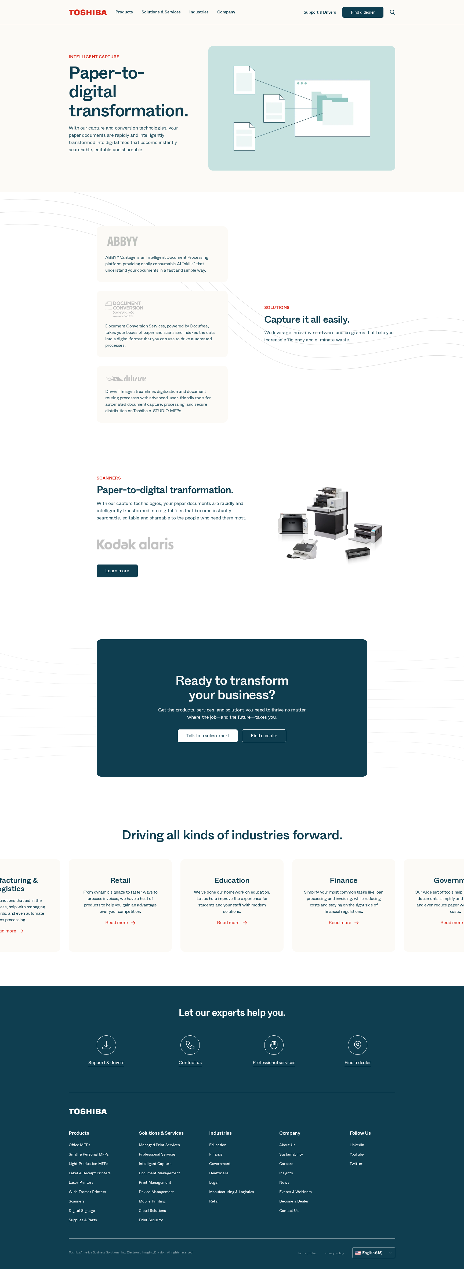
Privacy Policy (334, 1253)
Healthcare (219, 1173)
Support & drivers (106, 1062)
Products (124, 12)
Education (217, 1145)
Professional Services (157, 1154)
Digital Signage (82, 1210)
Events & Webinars (295, 1191)
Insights (286, 1173)
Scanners (77, 1201)
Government (220, 1163)
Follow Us (360, 1133)
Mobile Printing (152, 1201)
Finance (216, 1154)
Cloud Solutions (152, 1210)
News (284, 1182)
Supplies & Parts (83, 1220)
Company (226, 12)
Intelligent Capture (155, 1163)
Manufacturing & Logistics (231, 1191)
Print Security (151, 1220)
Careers (286, 1163)
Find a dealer (358, 1062)
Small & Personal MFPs (89, 1154)
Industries (199, 12)
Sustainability (291, 1154)
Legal (214, 1182)
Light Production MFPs (88, 1163)
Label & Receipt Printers (90, 1173)
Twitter (356, 1163)
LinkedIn (357, 1145)
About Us (287, 1145)
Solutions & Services (161, 12)
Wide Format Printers (87, 1191)
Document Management (159, 1173)
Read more (116, 923)
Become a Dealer (294, 1201)
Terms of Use (306, 1253)
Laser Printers (81, 1182)
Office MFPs (79, 1145)
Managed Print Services (159, 1145)
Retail (214, 1201)
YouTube (357, 1154)
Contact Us (289, 1210)
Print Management (155, 1182)
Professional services (274, 1062)
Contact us (190, 1062)
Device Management (156, 1191)
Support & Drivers (320, 12)
